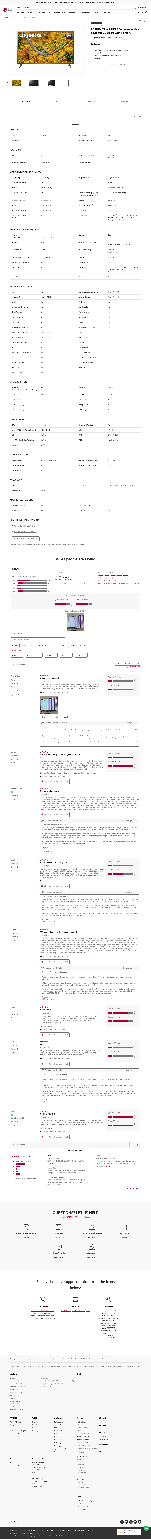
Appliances (58, 1418)
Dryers (56, 1437)
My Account (81, 1479)
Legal (69, 1530)
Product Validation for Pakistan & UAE (87, 1449)
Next (83, 83)
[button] (45, 50)
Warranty (81, 1452)
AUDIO (34, 1418)
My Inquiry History (83, 1488)
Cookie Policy (61, 1530)
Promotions (103, 1445)
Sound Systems (37, 1431)
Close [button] (74, 124)
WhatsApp (81, 1467)
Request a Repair (83, 1442)
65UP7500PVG (70, 1217)
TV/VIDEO (13, 1418)
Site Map (22, 1530)
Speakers (35, 1422)
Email (79, 1374)
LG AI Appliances (59, 1446)
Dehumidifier (36, 1476)
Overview (26, 102)
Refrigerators (58, 1422)
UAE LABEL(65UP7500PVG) (24, 526)
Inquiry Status (82, 1470)
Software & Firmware (84, 1433)
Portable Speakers (37, 1425)
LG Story (102, 1452)
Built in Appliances (60, 1443)
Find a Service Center (84, 1445)
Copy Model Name (102, 26)
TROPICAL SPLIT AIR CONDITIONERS (38, 1464)
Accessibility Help (79, 1530)
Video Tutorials (82, 1428)
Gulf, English (17, 1522)
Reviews (92, 102)
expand (144, 44)
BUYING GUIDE (15, 1434)
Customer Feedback (84, 1476)
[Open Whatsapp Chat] (146, 1528)
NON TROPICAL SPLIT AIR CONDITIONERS (40, 1469)
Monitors (12, 1463)
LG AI (79, 1497)
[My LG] (142, 12)
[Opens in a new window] (122, 1522)
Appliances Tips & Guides (62, 1449)
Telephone (81, 1465)
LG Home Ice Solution (61, 1452)
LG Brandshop (104, 1418)
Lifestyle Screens (15, 1425)
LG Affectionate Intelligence (86, 1501)
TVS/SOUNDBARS (15, 1422)
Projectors (13, 1428)
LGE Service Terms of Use (35, 1530)
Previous (7, 83)
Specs (59, 102)
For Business (141, 7)
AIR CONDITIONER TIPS (40, 1479)
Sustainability (103, 1439)
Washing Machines (60, 1431)
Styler (56, 1434)
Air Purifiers (35, 1473)
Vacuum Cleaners (59, 1440)
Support (125, 102)
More (138, 1366)
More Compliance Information (25, 539)
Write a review (119, 37)
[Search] (146, 12)
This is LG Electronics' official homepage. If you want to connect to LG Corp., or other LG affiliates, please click (41, 1536)
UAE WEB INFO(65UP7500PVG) (25, 532)
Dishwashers (58, 1428)
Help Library (81, 1425)
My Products (81, 1485)
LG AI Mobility (82, 1509)
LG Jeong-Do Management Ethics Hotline (131, 1532)
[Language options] (138, 12)
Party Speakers (36, 1428)
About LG (102, 1432)
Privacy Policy (50, 1530)
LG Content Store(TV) (17, 1431)
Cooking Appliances (60, 1425)
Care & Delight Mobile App (86, 1473)
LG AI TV (80, 1504)
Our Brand (102, 1436)
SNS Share (144, 21)
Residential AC (37, 1459)
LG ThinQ (102, 1425)
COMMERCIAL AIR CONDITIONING (41, 1483)
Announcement (82, 1456)
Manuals (80, 1430)
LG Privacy (90, 1530)
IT (10, 1459)
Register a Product (83, 1437)
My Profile (81, 1482)
